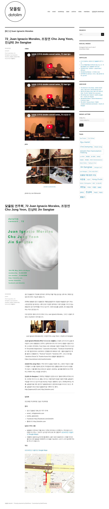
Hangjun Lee (98, 167)
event (54, 11)
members (86, 11)
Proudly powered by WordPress (22, 503)
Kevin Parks (83, 163)
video (79, 11)
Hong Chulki (97, 179)
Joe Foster (83, 138)
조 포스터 (98, 183)
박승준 (96, 192)
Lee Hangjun (83, 171)
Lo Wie (82, 156)
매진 (94, 183)
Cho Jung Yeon (9, 53)
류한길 (83, 187)
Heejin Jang (98, 147)
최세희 (87, 160)
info (49, 11)
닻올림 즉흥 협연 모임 (88, 175)
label (67, 11)
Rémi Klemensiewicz (96, 160)
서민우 (88, 179)
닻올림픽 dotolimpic (98, 11)
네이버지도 (65, 432)
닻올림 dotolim (9, 503)
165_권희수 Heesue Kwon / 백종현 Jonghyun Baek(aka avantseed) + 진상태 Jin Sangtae (92, 103)
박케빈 (98, 156)
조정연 (11, 56)
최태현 (88, 156)
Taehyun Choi (92, 163)
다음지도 (35, 450)
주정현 (89, 187)
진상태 (15, 56)
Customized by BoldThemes (39, 503)
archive (74, 11)
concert (7, 50)
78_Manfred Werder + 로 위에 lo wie (90, 72)
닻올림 (99, 187)
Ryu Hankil (85, 142)
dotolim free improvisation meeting (90, 152)
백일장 (100, 192)
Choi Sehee (91, 138)
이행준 (94, 187)
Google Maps (33, 434)
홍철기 (82, 197)
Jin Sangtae (86, 167)
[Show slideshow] (50, 186)
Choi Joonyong (86, 147)
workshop (61, 11)
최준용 (82, 179)
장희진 (82, 192)
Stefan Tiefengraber (85, 183)
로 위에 (93, 156)
